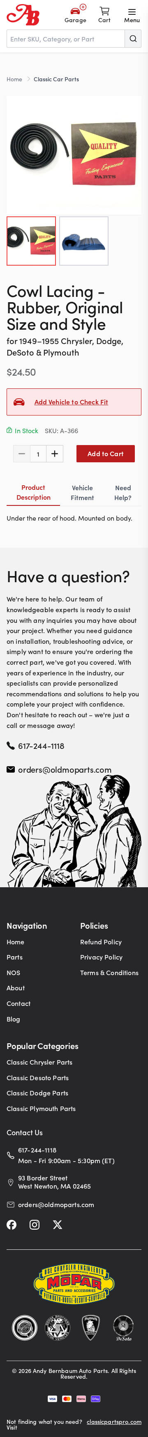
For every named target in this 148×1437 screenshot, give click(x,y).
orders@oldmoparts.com (65, 769)
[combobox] (74, 38)
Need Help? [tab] (123, 492)
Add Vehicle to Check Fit (72, 401)
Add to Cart (106, 453)
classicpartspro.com (114, 1422)
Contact (18, 1003)
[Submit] (133, 38)
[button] (74, 155)
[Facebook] (11, 1225)
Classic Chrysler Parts (40, 1061)
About (16, 987)
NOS (13, 972)
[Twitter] (57, 1225)
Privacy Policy (101, 956)
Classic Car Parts (56, 79)
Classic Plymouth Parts (41, 1108)
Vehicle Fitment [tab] (82, 492)
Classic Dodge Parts (37, 1092)
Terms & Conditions (109, 972)
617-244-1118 (41, 745)
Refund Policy (101, 941)
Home (14, 79)
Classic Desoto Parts (38, 1077)
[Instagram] (34, 1225)
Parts (15, 956)
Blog (14, 1018)
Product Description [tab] (33, 491)
